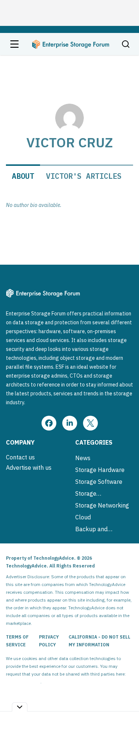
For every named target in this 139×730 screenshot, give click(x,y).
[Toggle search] (125, 44)
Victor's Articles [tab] (84, 176)
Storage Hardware (100, 469)
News (82, 458)
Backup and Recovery (91, 529)
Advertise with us (29, 468)
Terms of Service (17, 640)
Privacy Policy (49, 640)
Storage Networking (102, 505)
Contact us (20, 457)
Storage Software (98, 481)
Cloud (83, 517)
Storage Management (93, 493)
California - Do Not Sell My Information (99, 640)
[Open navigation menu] (14, 44)
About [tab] (23, 176)
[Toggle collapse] (19, 706)
